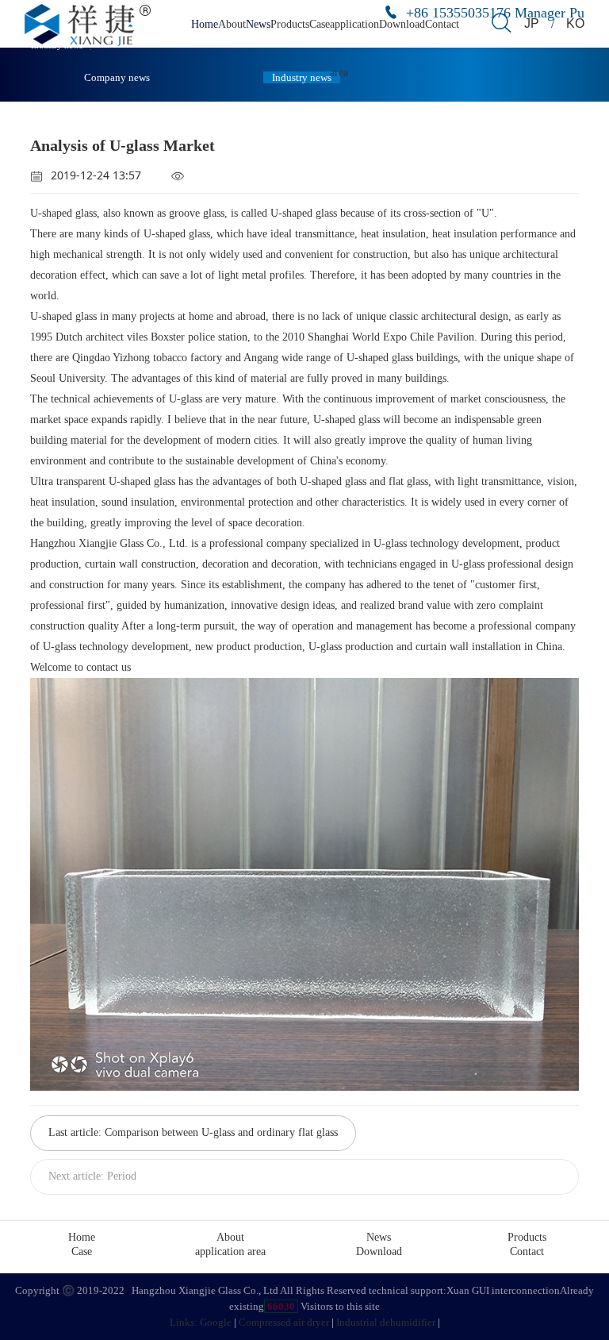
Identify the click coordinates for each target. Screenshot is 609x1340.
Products (289, 24)
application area (230, 1251)
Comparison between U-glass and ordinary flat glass (221, 1132)
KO (575, 23)
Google (216, 1322)
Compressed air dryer (284, 1322)
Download (402, 24)
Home (204, 24)
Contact (442, 24)
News (258, 24)
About (232, 24)
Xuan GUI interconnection (503, 1290)
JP (531, 23)
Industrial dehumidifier (385, 1322)
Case (319, 24)
